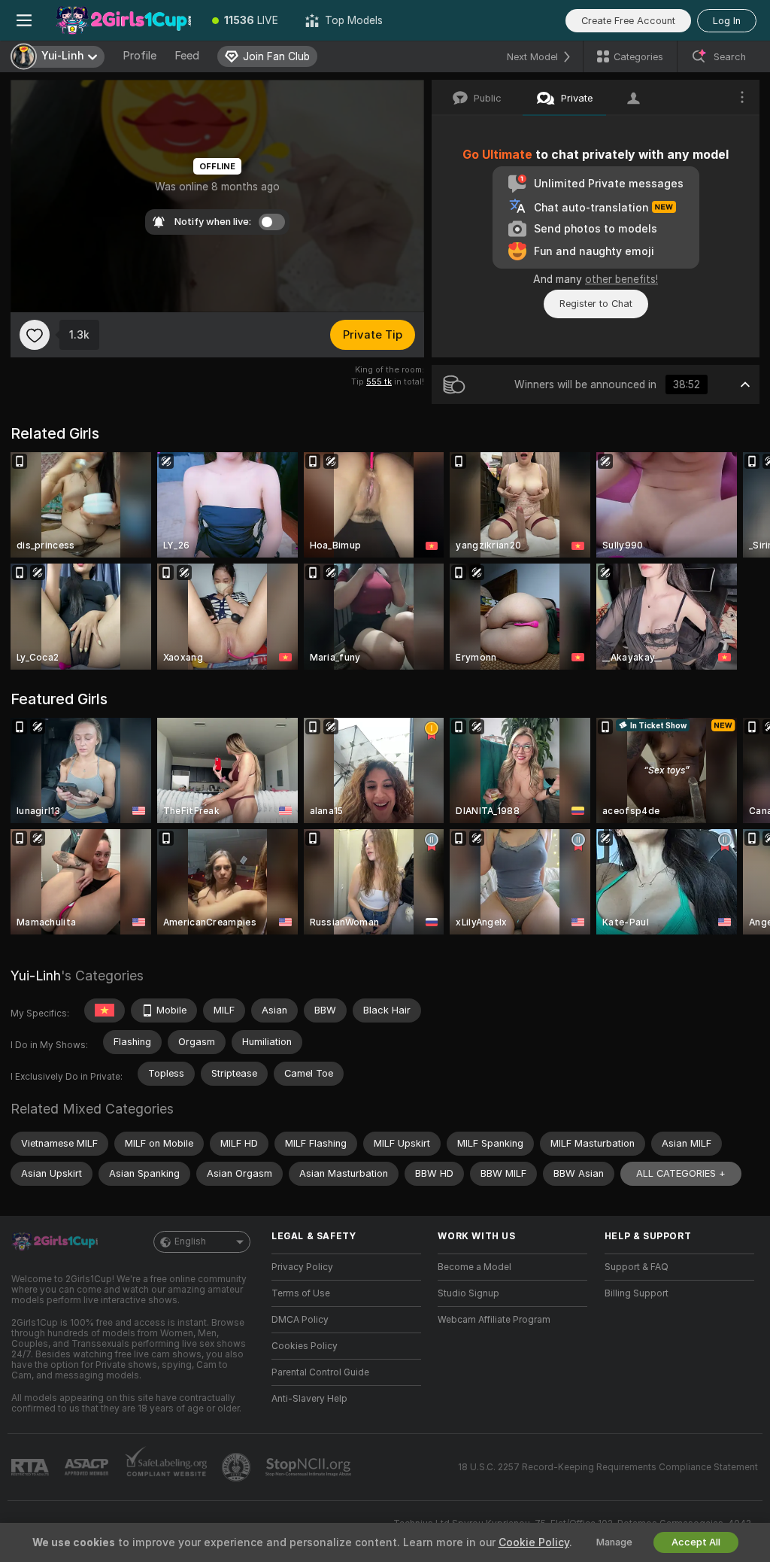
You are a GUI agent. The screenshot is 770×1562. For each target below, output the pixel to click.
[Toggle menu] (24, 20)
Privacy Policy (302, 1267)
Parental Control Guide (320, 1372)
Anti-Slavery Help (309, 1398)
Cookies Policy (304, 1346)
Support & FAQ (636, 1267)
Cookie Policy (534, 1542)
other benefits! (621, 279)
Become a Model (474, 1267)
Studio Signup (468, 1293)
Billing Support (636, 1293)
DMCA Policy (300, 1319)
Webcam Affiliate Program (494, 1319)
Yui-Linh (36, 975)
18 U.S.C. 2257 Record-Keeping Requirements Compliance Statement (608, 1467)
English (190, 1241)
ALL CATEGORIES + (681, 1173)
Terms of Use (300, 1293)
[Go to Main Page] (123, 20)
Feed (186, 55)
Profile (139, 55)
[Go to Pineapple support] (237, 1467)
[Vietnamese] (104, 1010)
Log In (727, 20)
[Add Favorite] (35, 335)
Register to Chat (595, 303)
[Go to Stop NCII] (309, 1467)
